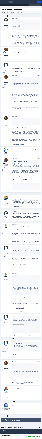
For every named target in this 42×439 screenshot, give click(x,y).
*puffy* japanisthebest (6, 408)
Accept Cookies (32, 436)
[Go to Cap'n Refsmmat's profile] (2, 12)
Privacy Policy (3, 432)
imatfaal (6, 391)
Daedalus (6, 200)
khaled (6, 278)
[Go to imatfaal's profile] (6, 388)
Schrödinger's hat (6, 250)
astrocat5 (6, 216)
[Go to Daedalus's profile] (6, 198)
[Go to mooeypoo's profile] (6, 20)
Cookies (11, 432)
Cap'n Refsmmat (6, 12)
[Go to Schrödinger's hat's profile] (6, 248)
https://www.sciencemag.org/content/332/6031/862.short (20, 179)
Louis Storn (6, 319)
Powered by (37, 432)
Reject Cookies (38, 436)
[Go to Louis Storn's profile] (6, 317)
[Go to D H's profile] (6, 342)
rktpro (6, 152)
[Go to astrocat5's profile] (6, 213)
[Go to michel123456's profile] (6, 118)
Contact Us (7, 432)
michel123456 (6, 121)
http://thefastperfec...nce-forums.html (18, 324)
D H (6, 345)
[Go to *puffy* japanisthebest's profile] (6, 405)
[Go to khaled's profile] (6, 226)
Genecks (6, 67)
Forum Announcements (18, 12)
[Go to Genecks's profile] (6, 65)
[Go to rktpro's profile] (6, 149)
